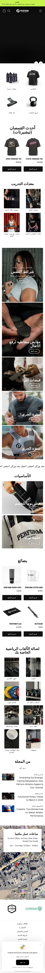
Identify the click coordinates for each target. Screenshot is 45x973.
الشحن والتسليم (22, 931)
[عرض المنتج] (22, 275)
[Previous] (36, 63)
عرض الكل (22, 768)
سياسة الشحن (22, 939)
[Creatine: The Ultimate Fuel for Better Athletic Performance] (8, 808)
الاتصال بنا (22, 927)
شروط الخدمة (22, 935)
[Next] (41, 63)
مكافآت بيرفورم (22, 924)
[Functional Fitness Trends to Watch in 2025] (8, 796)
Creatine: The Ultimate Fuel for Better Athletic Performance (29, 812)
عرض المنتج (33, 169)
